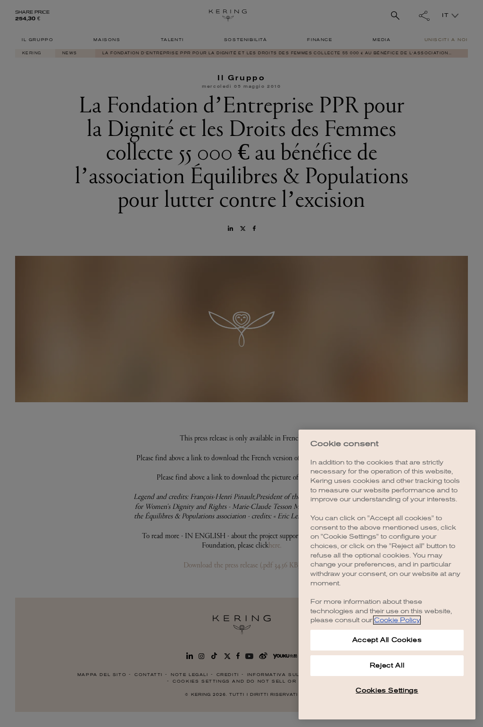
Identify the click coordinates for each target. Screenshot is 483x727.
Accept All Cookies (387, 639)
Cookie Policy (397, 620)
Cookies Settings (387, 690)
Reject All (387, 665)
